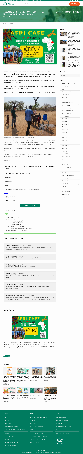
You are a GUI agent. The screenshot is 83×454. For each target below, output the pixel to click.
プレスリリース (66, 91)
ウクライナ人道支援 (67, 105)
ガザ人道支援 (65, 145)
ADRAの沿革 (8, 423)
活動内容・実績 (8, 433)
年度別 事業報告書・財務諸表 (11, 426)
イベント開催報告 (66, 116)
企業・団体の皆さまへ (61, 417)
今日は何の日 (65, 121)
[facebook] (70, 0)
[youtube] (77, 0)
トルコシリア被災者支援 (68, 175)
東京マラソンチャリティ (68, 99)
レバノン (64, 148)
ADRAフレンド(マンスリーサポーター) (39, 417)
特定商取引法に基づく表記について (64, 433)
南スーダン (65, 180)
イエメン (64, 161)
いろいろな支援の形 (67, 191)
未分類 (64, 197)
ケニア (64, 186)
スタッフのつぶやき (67, 188)
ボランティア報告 (66, 113)
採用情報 (7, 439)
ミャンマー (65, 183)
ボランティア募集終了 (67, 110)
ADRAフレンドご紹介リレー (68, 83)
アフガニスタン (66, 156)
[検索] (79, 0)
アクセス (6, 193)
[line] (76, 0)
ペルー (64, 172)
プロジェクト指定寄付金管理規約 (38, 439)
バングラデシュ (66, 159)
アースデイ (65, 86)
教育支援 (64, 134)
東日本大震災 (65, 132)
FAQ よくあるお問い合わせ (36, 433)
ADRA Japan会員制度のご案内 (12, 442)
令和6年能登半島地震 (67, 102)
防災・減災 (65, 129)
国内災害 (64, 126)
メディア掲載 (65, 94)
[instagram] (74, 0)
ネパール (64, 151)
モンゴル (64, 143)
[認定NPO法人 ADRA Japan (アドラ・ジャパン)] (8, 3)
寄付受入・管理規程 (35, 442)
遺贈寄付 (32, 429)
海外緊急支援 (65, 124)
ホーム (6, 417)
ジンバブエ (65, 164)
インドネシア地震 (66, 167)
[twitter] (72, 0)
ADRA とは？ (8, 420)
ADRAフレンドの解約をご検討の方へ (39, 436)
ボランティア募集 (66, 108)
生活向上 (64, 140)
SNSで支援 (33, 423)
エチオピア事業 (66, 153)
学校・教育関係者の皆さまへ (62, 420)
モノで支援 (32, 420)
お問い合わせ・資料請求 (10, 445)
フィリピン (65, 178)
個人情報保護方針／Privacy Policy (64, 426)
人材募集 (64, 97)
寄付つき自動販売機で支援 (36, 426)
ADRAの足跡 (65, 194)
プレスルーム (59, 423)
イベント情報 (7, 356)
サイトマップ (59, 429)
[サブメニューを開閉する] (78, 105)
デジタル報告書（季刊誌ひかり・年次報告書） (15, 429)
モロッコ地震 (65, 170)
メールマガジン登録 (9, 436)
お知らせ (64, 89)
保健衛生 (64, 137)
